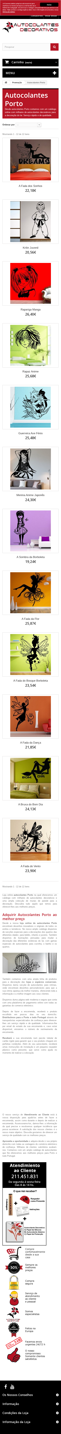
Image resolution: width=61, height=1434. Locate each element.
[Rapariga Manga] (30, 283)
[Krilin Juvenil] (30, 221)
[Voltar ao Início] (6, 83)
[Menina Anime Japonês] (30, 468)
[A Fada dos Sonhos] (30, 159)
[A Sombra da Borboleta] (30, 530)
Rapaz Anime (30, 371)
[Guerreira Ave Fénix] (30, 407)
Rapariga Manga (31, 309)
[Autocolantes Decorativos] (30, 27)
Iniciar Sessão (51, 16)
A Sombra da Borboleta (31, 557)
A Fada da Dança (30, 742)
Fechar (49, 4)
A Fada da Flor (30, 618)
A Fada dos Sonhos (30, 186)
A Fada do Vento (31, 866)
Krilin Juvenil (30, 247)
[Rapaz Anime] (30, 345)
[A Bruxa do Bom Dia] (30, 778)
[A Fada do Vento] (30, 840)
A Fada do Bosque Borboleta (30, 680)
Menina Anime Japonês (30, 495)
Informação (10, 1404)
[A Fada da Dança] (30, 716)
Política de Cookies (9, 12)
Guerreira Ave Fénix (30, 433)
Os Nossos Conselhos (17, 1395)
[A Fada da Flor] (30, 592)
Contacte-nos (37, 16)
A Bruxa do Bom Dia (30, 804)
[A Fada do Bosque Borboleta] (30, 654)
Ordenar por (8, 124)
